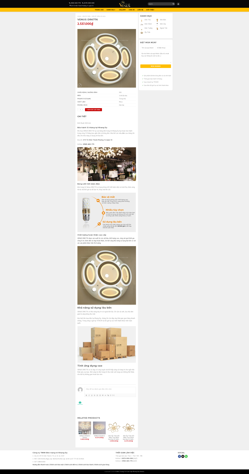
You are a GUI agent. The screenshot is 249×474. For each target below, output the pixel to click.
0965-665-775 (76, 3)
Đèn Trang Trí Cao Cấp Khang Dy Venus (130, 471)
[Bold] (86, 395)
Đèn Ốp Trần (86, 16)
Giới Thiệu (150, 10)
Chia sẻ (132, 10)
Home (79, 16)
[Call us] (186, 456)
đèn (123, 133)
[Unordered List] (100, 395)
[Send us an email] (182, 456)
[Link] (108, 395)
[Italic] (89, 395)
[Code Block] (105, 395)
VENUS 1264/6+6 (99, 436)
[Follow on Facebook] (179, 456)
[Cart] (178, 3)
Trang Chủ (99, 10)
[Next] (134, 432)
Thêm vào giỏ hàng (93, 109)
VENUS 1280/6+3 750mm (84, 436)
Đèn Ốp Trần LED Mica (98, 16)
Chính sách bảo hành (85, 464)
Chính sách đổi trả (71, 464)
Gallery (122, 10)
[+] (113, 395)
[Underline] (91, 395)
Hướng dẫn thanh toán (41, 464)
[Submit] (173, 3)
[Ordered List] (97, 395)
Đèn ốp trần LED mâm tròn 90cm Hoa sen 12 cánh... (128, 437)
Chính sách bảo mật (57, 464)
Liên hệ (140, 10)
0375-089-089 (89, 3)
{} (110, 395)
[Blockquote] (102, 395)
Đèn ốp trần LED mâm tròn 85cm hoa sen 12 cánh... (114, 437)
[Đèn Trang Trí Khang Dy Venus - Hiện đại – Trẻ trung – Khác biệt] (124, 4)
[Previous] (78, 432)
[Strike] (94, 395)
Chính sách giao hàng (101, 464)
